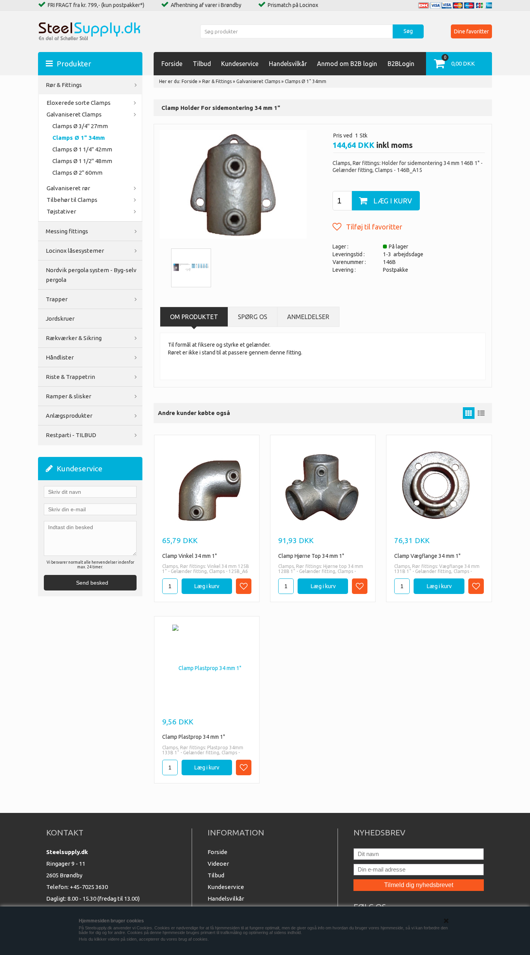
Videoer (218, 863)
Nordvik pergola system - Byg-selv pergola (91, 275)
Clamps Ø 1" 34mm (78, 137)
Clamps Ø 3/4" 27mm (80, 126)
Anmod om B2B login (347, 63)
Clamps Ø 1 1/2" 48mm (82, 161)
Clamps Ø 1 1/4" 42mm (82, 149)
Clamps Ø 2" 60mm (77, 172)
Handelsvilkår (288, 63)
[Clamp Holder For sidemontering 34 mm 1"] (233, 184)
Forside (171, 63)
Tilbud (202, 63)
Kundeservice (239, 63)
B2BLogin (401, 63)
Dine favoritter (471, 31)
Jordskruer (60, 318)
